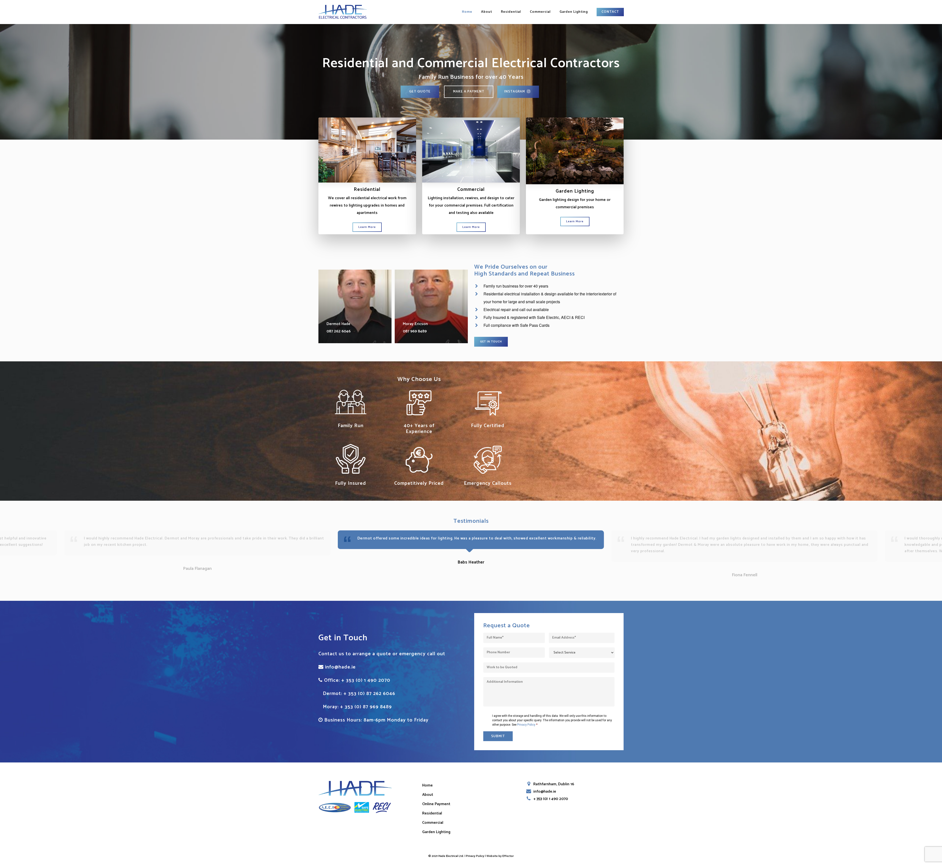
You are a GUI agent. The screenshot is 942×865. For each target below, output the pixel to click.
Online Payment (436, 804)
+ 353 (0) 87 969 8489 (366, 707)
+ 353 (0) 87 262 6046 (369, 694)
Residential (511, 12)
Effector (508, 856)
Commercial (540, 12)
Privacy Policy (526, 724)
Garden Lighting (574, 12)
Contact (610, 12)
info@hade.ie (340, 667)
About (486, 12)
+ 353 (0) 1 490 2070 (365, 680)
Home (467, 12)
